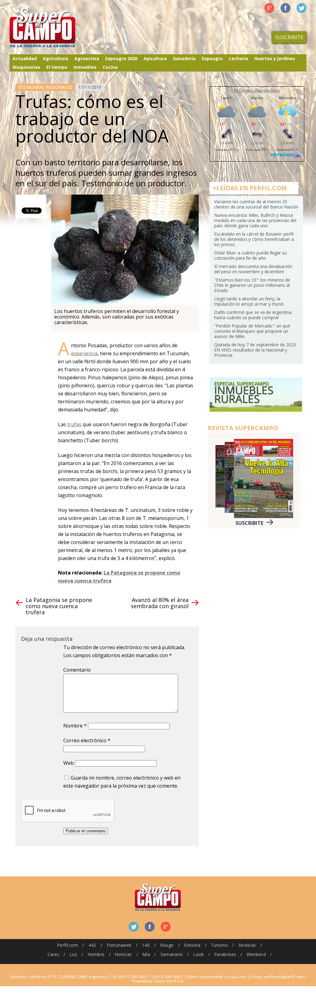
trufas (74, 424)
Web (68, 763)
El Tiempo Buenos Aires (257, 90)
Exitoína (192, 945)
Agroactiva (86, 58)
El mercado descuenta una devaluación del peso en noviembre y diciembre (253, 268)
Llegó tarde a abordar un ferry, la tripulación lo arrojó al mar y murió (249, 301)
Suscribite (289, 37)
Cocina (110, 67)
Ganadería (184, 58)
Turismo (219, 945)
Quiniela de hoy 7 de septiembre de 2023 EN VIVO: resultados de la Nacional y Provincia (255, 350)
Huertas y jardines (274, 58)
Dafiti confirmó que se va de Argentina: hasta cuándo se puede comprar (253, 314)
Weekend (256, 954)
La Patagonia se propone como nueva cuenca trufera (59, 606)
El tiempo (56, 67)
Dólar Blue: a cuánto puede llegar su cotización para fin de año (250, 255)
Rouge (166, 945)
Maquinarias (26, 67)
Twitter (301, 8)
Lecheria (238, 58)
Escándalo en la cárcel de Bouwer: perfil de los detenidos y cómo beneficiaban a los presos (254, 239)
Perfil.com (67, 945)
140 (146, 945)
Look (198, 954)
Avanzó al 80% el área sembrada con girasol (160, 603)
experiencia (84, 353)
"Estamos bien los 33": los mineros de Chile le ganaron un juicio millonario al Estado (252, 285)
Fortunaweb (119, 945)
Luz (73, 954)
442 (92, 945)
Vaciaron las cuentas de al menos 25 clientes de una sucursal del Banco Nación (256, 204)
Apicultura (155, 58)
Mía (146, 954)
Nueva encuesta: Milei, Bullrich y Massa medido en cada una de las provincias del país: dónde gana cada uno (255, 220)
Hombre (96, 954)
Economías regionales (45, 87)
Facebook (285, 8)
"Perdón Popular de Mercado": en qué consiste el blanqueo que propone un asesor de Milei (252, 331)
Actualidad (25, 58)
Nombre (75, 725)
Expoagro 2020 (121, 58)
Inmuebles (85, 67)
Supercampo (55, 28)
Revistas (247, 945)
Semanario (171, 954)
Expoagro (212, 58)
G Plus (269, 8)
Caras (53, 954)
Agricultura (55, 58)
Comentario (77, 669)
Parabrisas (225, 954)
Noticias (123, 954)
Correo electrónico (86, 740)
